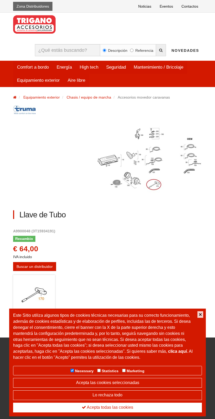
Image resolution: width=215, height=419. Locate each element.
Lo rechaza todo (107, 395)
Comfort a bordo (33, 67)
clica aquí (177, 351)
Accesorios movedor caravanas (144, 97)
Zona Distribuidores (33, 6)
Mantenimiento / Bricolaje (158, 67)
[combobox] (67, 50)
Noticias (144, 6)
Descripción (117, 50)
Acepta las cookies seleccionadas (107, 382)
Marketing (135, 371)
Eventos (166, 6)
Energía (64, 67)
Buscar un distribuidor (35, 266)
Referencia (144, 50)
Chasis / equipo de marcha (89, 97)
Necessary (84, 371)
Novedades (185, 50)
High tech (89, 67)
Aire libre (76, 80)
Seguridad (116, 67)
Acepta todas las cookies (109, 407)
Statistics (110, 371)
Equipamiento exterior (38, 80)
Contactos (189, 6)
